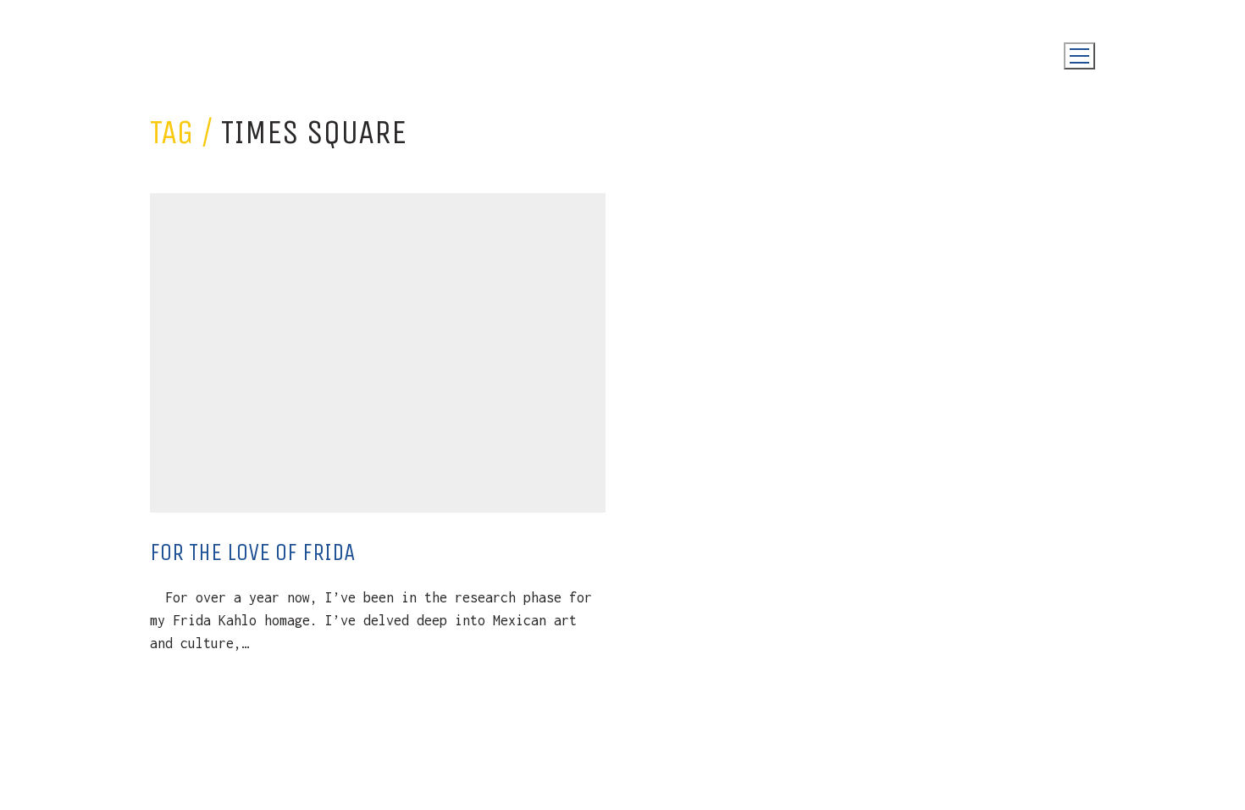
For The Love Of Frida (252, 552)
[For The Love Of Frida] (378, 353)
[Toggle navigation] (1079, 55)
